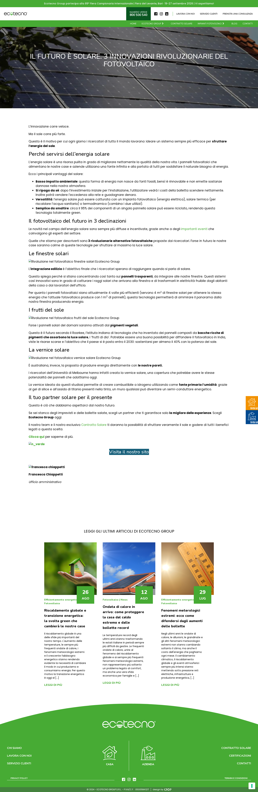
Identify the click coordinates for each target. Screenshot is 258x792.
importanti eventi (194, 229)
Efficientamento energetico (61, 599)
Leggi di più (53, 685)
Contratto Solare (94, 425)
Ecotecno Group (151, 23)
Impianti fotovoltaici (210, 23)
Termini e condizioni (235, 778)
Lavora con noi (185, 13)
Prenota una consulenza (238, 13)
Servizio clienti (208, 13)
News (124, 599)
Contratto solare (181, 23)
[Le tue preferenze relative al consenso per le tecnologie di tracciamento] (252, 786)
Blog (234, 23)
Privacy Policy (19, 778)
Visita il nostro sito (129, 452)
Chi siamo (14, 748)
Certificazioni (240, 756)
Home (133, 23)
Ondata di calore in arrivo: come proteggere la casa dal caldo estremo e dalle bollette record (123, 617)
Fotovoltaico (52, 603)
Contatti (248, 23)
